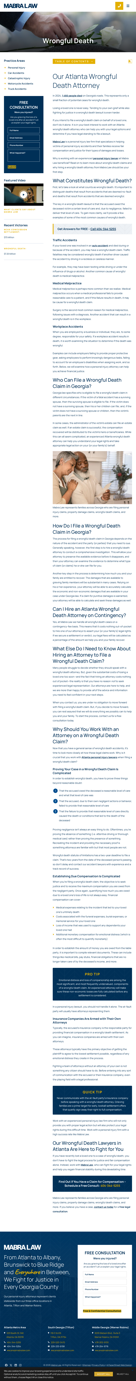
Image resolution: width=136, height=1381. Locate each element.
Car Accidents (16, 73)
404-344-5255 (110, 1186)
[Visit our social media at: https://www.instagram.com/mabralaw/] (20, 1365)
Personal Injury (16, 67)
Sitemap (86, 1365)
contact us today (103, 1206)
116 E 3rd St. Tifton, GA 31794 (58, 1335)
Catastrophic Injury (19, 78)
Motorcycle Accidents (20, 83)
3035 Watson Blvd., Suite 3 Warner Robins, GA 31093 (107, 1335)
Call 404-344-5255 (103, 229)
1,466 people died (72, 95)
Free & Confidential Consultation (102, 1311)
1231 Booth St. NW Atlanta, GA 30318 (15, 1335)
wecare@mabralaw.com (18, 1350)
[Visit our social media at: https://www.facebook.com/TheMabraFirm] (6, 1365)
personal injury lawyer (105, 158)
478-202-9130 (102, 1342)
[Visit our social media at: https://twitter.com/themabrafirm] (11, 1365)
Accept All (103, 1374)
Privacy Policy (98, 1365)
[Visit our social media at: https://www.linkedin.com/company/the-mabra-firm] (15, 1365)
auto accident (100, 245)
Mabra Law (59, 141)
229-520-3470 (58, 1342)
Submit (12, 166)
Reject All (123, 1374)
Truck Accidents (17, 88)
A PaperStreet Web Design (119, 1365)
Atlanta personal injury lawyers (99, 757)
